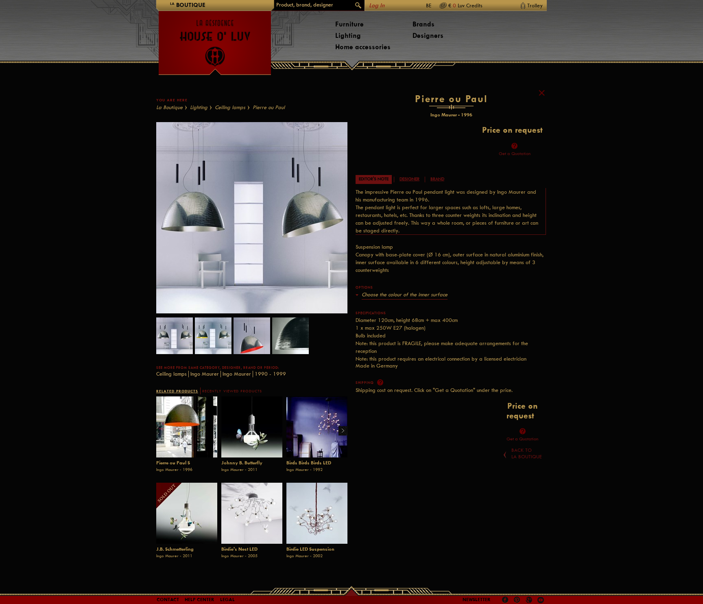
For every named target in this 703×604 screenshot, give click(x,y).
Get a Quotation (515, 153)
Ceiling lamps (230, 107)
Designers (428, 35)
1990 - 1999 (270, 374)
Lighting (348, 35)
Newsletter (477, 599)
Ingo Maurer (204, 374)
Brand (437, 179)
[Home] (215, 39)
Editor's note (374, 179)
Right (339, 431)
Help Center (199, 599)
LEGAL (227, 599)
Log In (376, 5)
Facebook (505, 600)
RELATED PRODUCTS (177, 391)
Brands (423, 24)
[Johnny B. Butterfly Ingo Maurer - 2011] (251, 426)
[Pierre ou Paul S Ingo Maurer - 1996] (186, 426)
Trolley (535, 5)
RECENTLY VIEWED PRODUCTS (232, 391)
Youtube (540, 600)
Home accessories (363, 47)
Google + (530, 600)
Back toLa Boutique (526, 453)
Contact (168, 599)
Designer (409, 179)
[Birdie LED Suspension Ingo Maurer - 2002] (316, 513)
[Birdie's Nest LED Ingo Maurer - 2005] (251, 513)
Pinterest (517, 600)
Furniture (349, 24)
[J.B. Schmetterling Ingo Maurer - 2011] (186, 513)
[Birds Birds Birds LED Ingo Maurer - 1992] (316, 426)
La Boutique (169, 107)
